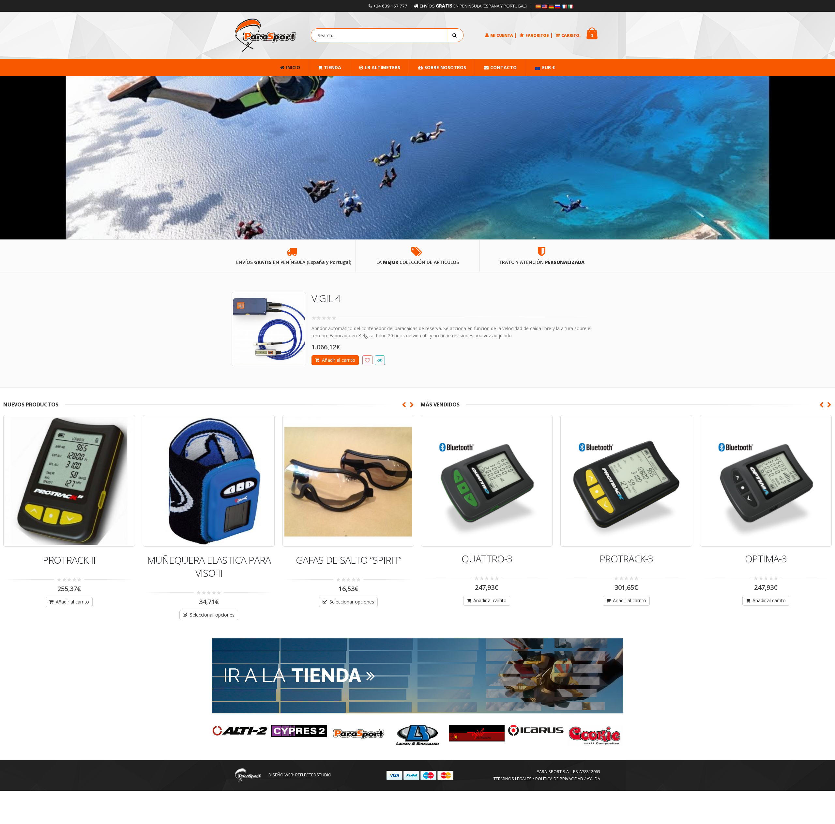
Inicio (293, 67)
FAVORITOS (537, 35)
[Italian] (570, 6)
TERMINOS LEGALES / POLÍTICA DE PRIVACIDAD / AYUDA (546, 779)
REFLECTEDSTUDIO (313, 775)
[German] (551, 6)
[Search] (455, 35)
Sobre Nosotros (445, 67)
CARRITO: (571, 35)
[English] (544, 6)
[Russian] (557, 6)
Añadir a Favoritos (367, 360)
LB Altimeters (382, 67)
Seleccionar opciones (72, 615)
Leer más (351, 615)
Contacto (503, 67)
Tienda (332, 67)
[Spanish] (538, 6)
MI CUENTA (501, 35)
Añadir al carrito (338, 360)
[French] (564, 6)
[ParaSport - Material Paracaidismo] (265, 35)
